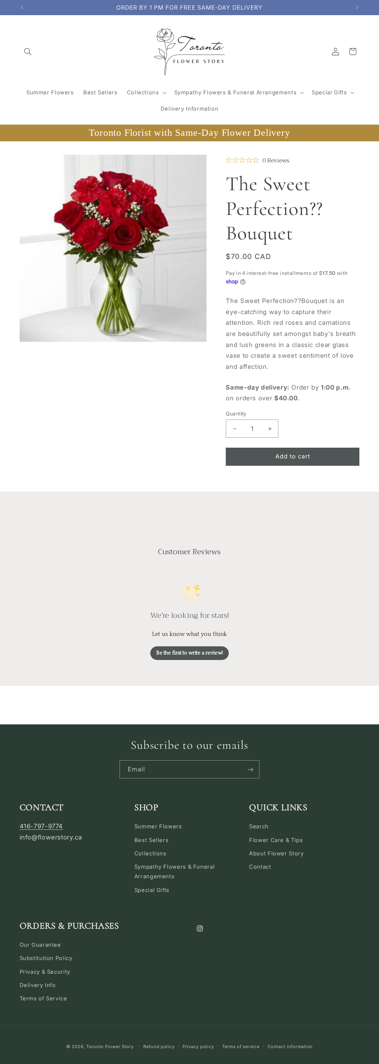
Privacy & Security (45, 972)
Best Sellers (151, 840)
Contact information (290, 1046)
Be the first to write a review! (189, 653)
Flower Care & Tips (276, 840)
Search (259, 826)
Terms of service (241, 1046)
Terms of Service (43, 998)
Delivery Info (38, 985)
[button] (28, 51)
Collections (150, 853)
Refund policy (159, 1046)
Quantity (236, 414)
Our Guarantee (40, 945)
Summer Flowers (158, 826)
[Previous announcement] (22, 7)
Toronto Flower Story (110, 1046)
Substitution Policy (46, 958)
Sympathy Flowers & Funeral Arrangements (174, 871)
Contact (260, 866)
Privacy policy (198, 1046)
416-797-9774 (41, 826)
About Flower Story (276, 853)
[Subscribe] (250, 769)
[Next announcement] (357, 7)
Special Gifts (152, 890)
